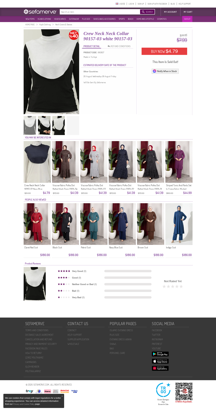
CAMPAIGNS (30, 362)
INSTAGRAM (157, 339)
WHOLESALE (73, 343)
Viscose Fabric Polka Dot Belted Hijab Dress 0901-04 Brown (65, 189)
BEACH (130, 19)
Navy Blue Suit (116, 247)
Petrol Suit (86, 247)
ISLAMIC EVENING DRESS (121, 330)
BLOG (173, 4)
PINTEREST (157, 343)
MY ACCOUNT (170, 12)
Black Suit (57, 247)
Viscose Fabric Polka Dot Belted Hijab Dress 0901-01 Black (150, 189)
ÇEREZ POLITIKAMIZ (34, 357)
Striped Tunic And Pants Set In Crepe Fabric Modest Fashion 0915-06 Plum (178, 189)
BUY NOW (164, 51)
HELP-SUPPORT (185, 4)
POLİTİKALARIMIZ (33, 371)
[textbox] (96, 11)
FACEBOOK (157, 330)
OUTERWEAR (74, 19)
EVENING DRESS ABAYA (121, 339)
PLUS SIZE (86, 19)
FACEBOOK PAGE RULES (36, 348)
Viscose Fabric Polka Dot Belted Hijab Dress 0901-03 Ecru (93, 189)
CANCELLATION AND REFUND (38, 339)
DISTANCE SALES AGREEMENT (39, 334)
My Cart (188, 12)
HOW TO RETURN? (33, 353)
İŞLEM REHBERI (32, 366)
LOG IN (131, 4)
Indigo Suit (171, 247)
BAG (112, 348)
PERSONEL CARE (117, 353)
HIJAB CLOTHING (44, 19)
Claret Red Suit (31, 247)
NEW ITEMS (30, 19)
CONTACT (72, 330)
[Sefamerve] (41, 11)
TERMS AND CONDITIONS (36, 330)
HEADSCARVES (60, 19)
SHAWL (113, 343)
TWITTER (156, 334)
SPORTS (122, 19)
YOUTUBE (156, 348)
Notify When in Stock (167, 71)
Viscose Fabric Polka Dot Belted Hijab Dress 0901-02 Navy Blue (121, 189)
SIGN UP (141, 4)
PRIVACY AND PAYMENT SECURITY (41, 343)
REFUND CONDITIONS (121, 46)
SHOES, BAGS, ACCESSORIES (104, 19)
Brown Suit (143, 247)
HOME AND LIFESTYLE (145, 19)
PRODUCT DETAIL (92, 46)
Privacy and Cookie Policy (24, 404)
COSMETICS (161, 19)
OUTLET (187, 19)
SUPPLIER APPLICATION (78, 339)
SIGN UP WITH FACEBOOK (157, 4)
